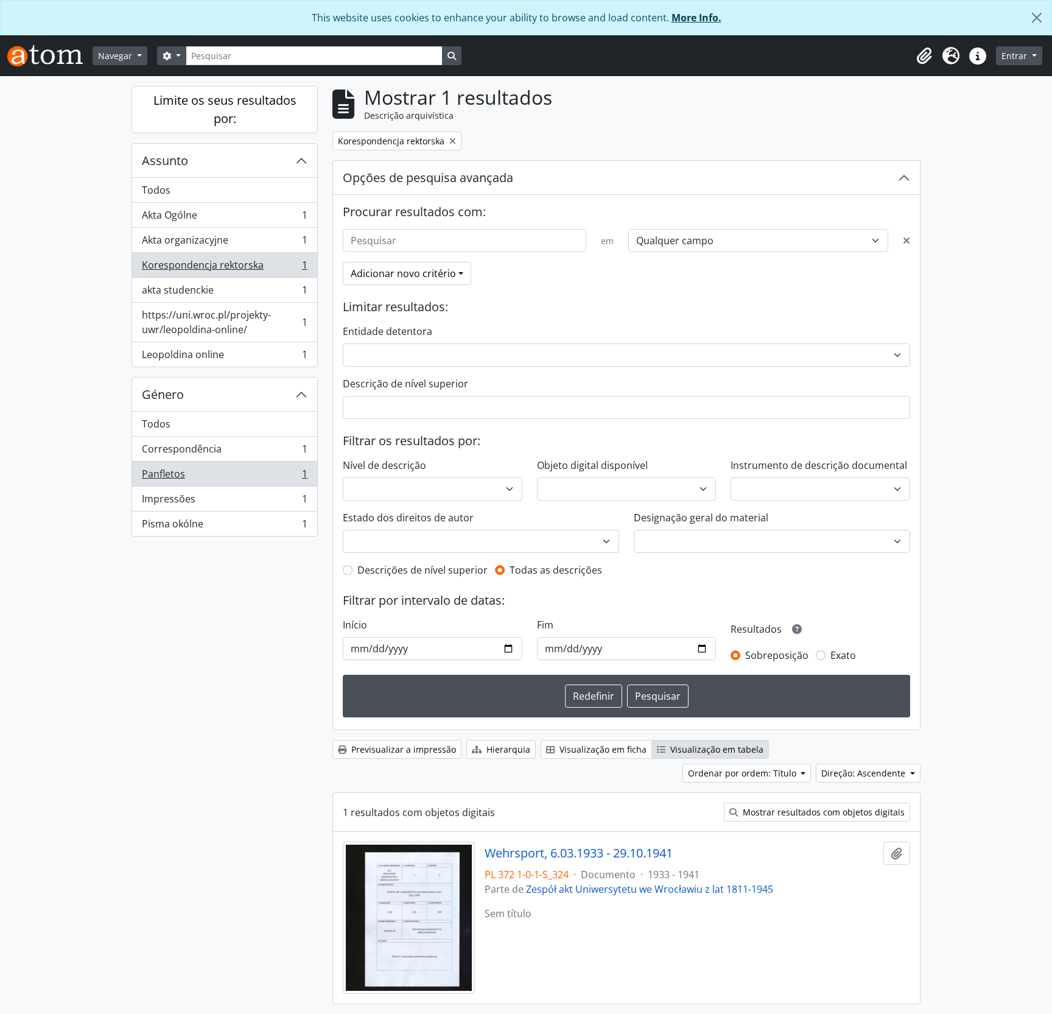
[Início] (50, 55)
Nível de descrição (384, 465)
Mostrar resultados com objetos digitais (822, 812)
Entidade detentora (387, 331)
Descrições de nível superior (422, 570)
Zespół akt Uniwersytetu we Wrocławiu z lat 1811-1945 (649, 889)
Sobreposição (776, 655)
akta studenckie (224, 293)
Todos (156, 190)
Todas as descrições (556, 570)
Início (355, 625)
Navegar (116, 56)
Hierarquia (507, 749)
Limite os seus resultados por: (224, 109)
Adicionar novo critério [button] (403, 273)
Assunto (165, 160)
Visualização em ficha (602, 749)
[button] (924, 56)
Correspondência (224, 452)
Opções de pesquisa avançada (428, 177)
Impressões (224, 502)
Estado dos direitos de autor (408, 517)
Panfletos (224, 477)
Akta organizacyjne (224, 243)
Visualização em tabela (715, 749)
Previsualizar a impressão (402, 749)
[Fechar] (1036, 18)
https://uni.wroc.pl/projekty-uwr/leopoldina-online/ (224, 322)
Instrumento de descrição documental (819, 465)
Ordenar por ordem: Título (743, 773)
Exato (843, 655)
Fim (545, 625)
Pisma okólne (224, 526)
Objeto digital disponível (592, 465)
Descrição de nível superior (405, 383)
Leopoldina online (224, 357)
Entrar (1015, 56)
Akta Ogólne (224, 218)
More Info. (696, 17)
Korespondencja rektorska (224, 268)
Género (163, 394)
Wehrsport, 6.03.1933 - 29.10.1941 (579, 853)
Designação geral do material (701, 517)
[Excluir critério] (906, 240)
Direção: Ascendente (864, 773)
